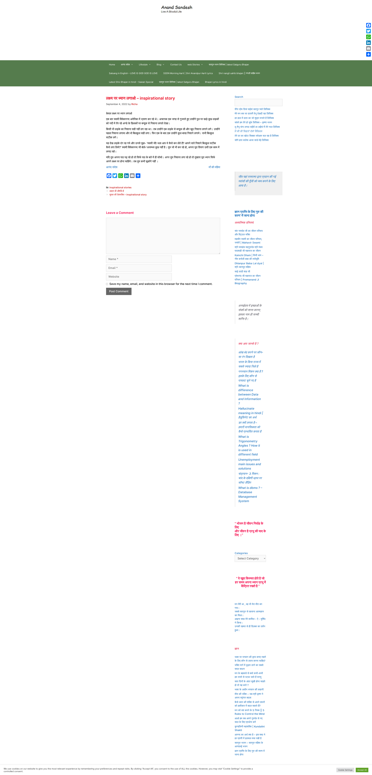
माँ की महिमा (214, 167)
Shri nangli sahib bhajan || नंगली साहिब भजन (239, 73)
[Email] (368, 48)
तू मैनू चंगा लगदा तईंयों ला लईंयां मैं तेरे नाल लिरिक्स (257, 126)
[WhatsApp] (368, 37)
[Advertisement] (186, 38)
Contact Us (176, 64)
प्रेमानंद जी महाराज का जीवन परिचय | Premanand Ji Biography (248, 279)
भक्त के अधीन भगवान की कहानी (249, 689)
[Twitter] (368, 31)
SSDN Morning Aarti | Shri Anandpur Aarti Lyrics (188, 73)
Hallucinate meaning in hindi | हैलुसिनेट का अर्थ (250, 413)
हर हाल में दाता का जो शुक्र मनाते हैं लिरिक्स (254, 118)
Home (112, 64)
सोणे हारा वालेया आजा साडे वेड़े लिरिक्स (252, 140)
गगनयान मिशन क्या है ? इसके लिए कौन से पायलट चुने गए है (250, 376)
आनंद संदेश (125, 64)
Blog (159, 64)
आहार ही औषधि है (116, 190)
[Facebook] (368, 25)
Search (239, 96)
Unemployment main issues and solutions (249, 464)
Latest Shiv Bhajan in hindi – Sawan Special (131, 82)
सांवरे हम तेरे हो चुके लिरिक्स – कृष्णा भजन (253, 122)
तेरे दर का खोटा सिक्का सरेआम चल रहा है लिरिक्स (257, 135)
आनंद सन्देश (205, 8)
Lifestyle (143, 64)
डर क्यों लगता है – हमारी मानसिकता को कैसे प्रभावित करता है (249, 427)
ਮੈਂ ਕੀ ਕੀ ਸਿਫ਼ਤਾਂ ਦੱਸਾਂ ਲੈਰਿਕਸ (248, 131)
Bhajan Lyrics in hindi (216, 82)
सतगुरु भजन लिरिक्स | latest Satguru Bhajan (229, 64)
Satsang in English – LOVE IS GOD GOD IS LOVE (133, 73)
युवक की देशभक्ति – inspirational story (128, 194)
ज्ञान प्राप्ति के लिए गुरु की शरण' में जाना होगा (249, 213)
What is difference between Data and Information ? (249, 394)
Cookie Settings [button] (345, 770)
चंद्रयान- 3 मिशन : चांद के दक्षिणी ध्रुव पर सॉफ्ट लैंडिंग (250, 478)
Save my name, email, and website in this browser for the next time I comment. (160, 284)
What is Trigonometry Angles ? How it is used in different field (249, 445)
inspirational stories (120, 187)
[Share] (368, 54)
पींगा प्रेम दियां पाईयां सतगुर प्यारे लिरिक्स (252, 109)
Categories (241, 553)
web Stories (193, 64)
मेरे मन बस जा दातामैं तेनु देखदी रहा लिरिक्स (254, 113)
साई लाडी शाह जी (242, 271)
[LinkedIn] (368, 43)
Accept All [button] (362, 770)
